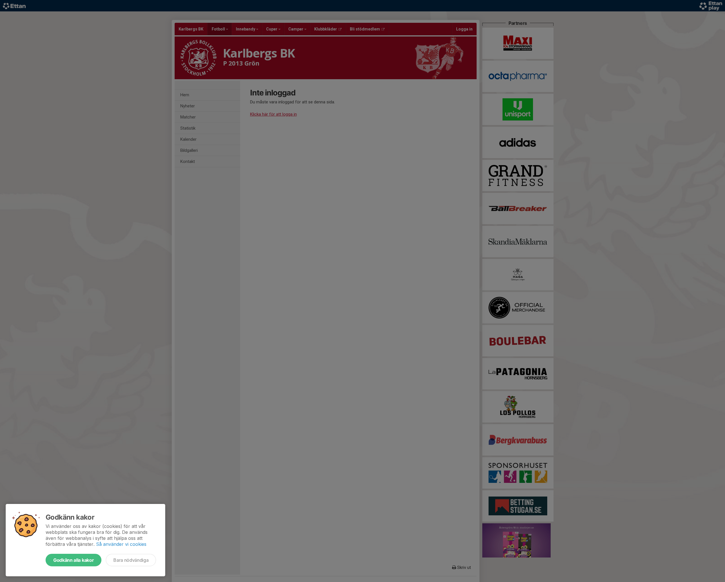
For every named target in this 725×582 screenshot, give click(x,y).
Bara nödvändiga (130, 560)
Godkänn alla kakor (73, 560)
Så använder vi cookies (121, 544)
